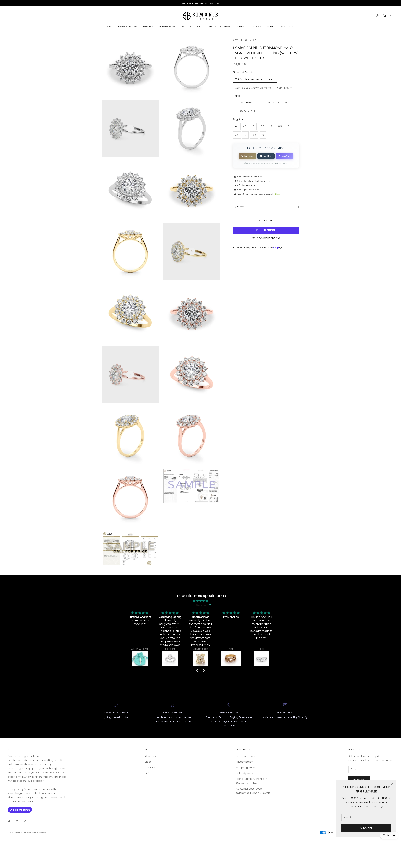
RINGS (200, 26)
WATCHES (257, 26)
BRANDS (271, 26)
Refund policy (244, 773)
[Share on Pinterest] (250, 40)
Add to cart (265, 220)
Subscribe (366, 828)
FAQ (147, 773)
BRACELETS (186, 26)
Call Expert (249, 156)
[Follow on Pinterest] (25, 821)
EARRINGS (241, 26)
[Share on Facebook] (241, 40)
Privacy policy (244, 762)
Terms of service (246, 756)
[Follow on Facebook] (9, 821)
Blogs (148, 762)
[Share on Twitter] (246, 40)
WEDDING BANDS (167, 26)
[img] (200, 601)
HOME (109, 26)
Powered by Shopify (37, 832)
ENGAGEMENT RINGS (127, 26)
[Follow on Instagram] (17, 821)
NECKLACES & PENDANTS (220, 26)
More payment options (266, 238)
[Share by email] (254, 40)
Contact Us (152, 767)
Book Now (285, 156)
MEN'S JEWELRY (288, 26)
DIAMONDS (148, 26)
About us (150, 756)
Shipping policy (245, 767)
